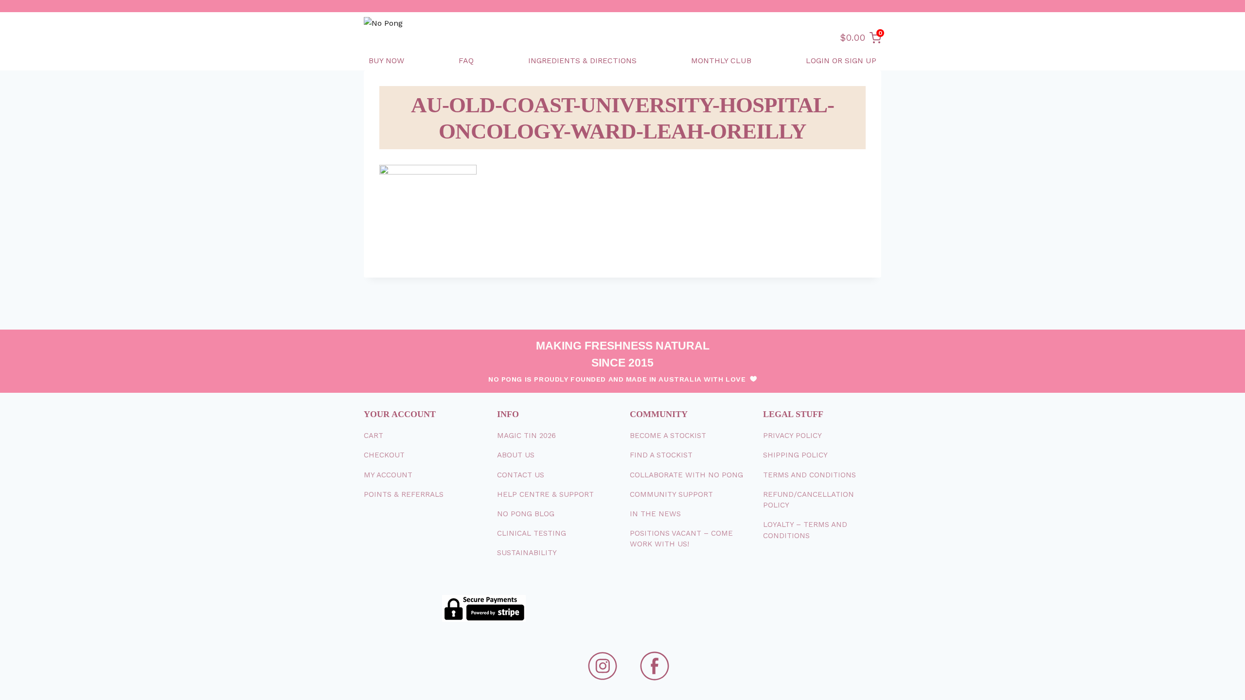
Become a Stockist (668, 435)
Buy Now (386, 60)
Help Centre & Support (545, 494)
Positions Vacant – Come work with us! (681, 539)
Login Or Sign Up (841, 60)
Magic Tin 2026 (526, 435)
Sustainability (527, 552)
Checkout (384, 455)
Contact (520, 475)
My (388, 475)
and (809, 475)
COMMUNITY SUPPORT (671, 494)
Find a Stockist (661, 455)
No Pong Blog (525, 513)
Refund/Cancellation (808, 500)
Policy (792, 435)
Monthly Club (721, 60)
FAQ (466, 60)
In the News (655, 513)
